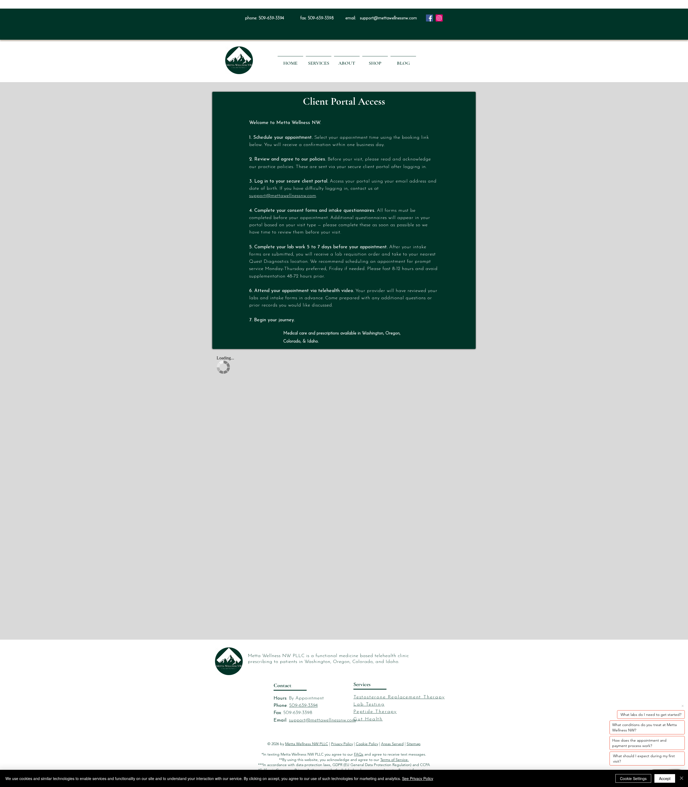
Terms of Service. (394, 759)
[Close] (681, 778)
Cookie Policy (367, 743)
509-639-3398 (321, 18)
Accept (665, 778)
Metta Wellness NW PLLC (306, 743)
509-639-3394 (271, 18)
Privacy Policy (342, 743)
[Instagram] (439, 17)
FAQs (358, 754)
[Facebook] (429, 17)
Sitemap (414, 743)
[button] (318, 60)
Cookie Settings (633, 778)
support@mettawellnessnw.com (388, 18)
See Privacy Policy (417, 778)
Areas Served (392, 743)
